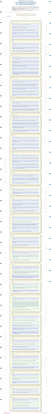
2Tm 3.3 (12, 387)
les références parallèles (25, 2)
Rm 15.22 (13, 182)
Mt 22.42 (13, 29)
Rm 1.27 (12, 353)
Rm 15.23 (14, 153)
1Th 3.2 (17, 153)
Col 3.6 (13, 244)
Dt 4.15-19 (13, 296)
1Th (50, 130)
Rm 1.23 (12, 295)
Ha (0, 357)
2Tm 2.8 (17, 22)
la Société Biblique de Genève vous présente (25, 0)
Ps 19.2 (12, 259)
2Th (50, 141)
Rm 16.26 (13, 64)
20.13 (14, 354)
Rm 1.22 (12, 281)
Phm (50, 184)
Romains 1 (10, 16)
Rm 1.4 (12, 41)
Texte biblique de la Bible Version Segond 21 (6, 412)
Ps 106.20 (15, 296)
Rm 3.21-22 (13, 223)
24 (15, 198)
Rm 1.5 (12, 55)
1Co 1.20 (14, 282)
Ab (0, 315)
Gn (0, 1)
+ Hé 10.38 (13, 230)
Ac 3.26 (12, 198)
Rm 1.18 (12, 235)
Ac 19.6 (12, 153)
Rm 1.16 (12, 197)
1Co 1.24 (13, 210)
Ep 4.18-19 (21, 314)
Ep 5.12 (14, 338)
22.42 (13, 22)
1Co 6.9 (16, 354)
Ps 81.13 (14, 314)
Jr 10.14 (12, 282)
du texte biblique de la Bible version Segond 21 (25, 4)
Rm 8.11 (13, 50)
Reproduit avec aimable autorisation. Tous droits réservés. (8, 413)
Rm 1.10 (12, 135)
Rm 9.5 (15, 22)
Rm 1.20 (12, 249)
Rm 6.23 (13, 407)
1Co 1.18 (14, 198)
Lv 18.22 (12, 314)
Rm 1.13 (12, 172)
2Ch (0, 137)
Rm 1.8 (12, 99)
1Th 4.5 (16, 338)
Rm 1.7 (12, 78)
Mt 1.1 (12, 22)
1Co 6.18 (18, 314)
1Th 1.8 (13, 108)
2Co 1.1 (13, 87)
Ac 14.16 (16, 314)
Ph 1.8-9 (13, 122)
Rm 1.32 (12, 396)
